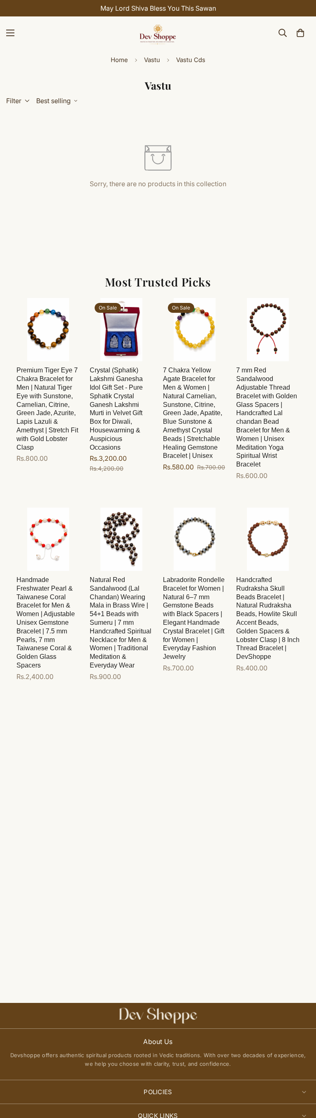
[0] (300, 32)
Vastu (152, 60)
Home (119, 60)
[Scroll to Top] (299, 1073)
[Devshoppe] (158, 32)
